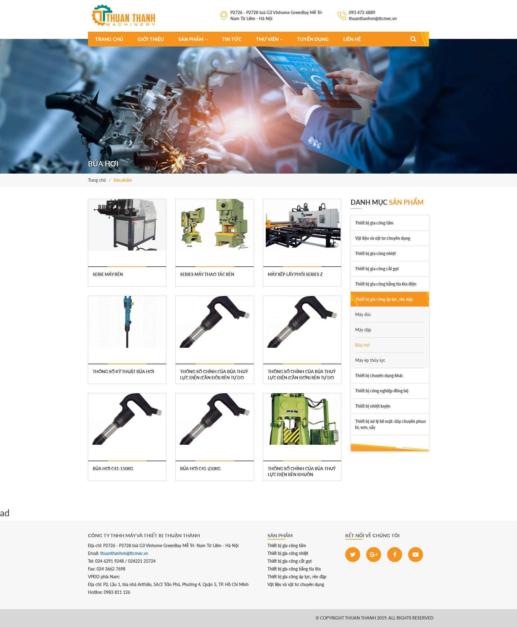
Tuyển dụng (313, 39)
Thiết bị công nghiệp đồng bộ (381, 390)
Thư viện (268, 39)
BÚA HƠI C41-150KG (113, 468)
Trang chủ (109, 39)
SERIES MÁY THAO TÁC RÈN (207, 274)
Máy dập (363, 329)
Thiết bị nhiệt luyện (372, 406)
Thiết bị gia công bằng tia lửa (294, 568)
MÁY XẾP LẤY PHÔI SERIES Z (295, 274)
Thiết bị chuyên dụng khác (379, 375)
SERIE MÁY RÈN (108, 274)
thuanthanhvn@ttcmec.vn (124, 553)
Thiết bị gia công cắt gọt (289, 561)
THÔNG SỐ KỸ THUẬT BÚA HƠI (123, 371)
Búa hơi (362, 344)
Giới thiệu (151, 39)
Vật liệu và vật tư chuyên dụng (295, 584)
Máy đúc (363, 314)
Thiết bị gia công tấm (286, 545)
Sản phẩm (191, 39)
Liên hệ (352, 39)
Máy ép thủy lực (370, 360)
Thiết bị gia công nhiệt (287, 553)
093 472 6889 (36, 618)
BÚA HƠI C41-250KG (200, 468)
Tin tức (232, 39)
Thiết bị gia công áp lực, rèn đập (296, 576)
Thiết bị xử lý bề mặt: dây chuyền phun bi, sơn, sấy (390, 424)
